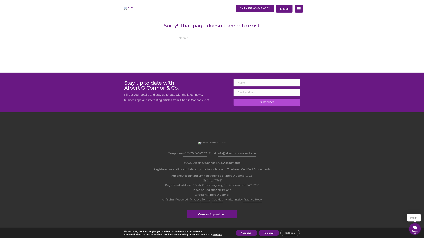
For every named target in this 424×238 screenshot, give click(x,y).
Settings (290, 233)
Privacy (195, 199)
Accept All (246, 233)
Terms (205, 199)
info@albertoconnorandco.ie (237, 153)
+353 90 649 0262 (195, 153)
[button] (255, 8)
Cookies (217, 199)
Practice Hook (252, 199)
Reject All (269, 233)
